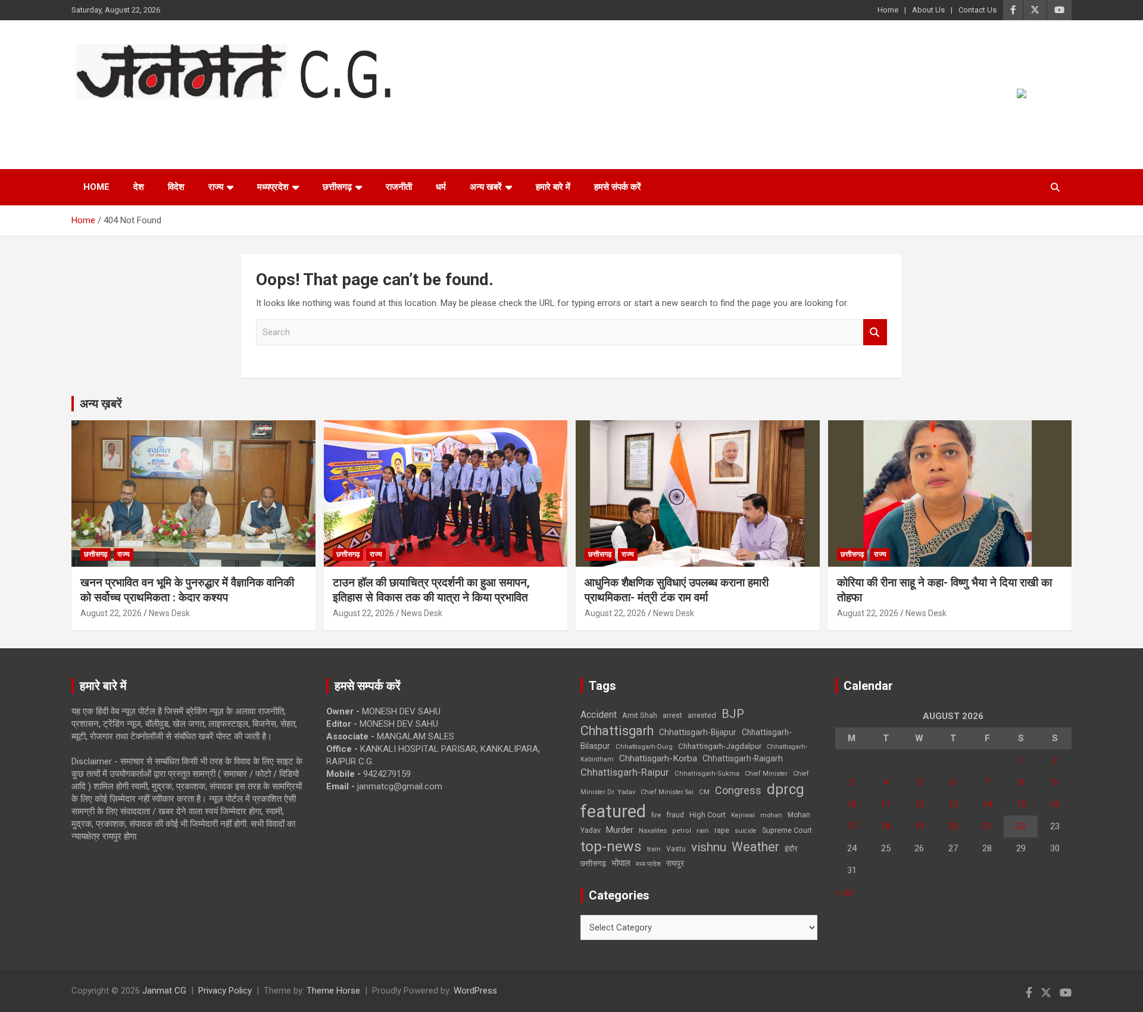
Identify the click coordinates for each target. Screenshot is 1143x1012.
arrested (702, 715)
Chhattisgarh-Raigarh (742, 758)
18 (886, 826)
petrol (681, 831)
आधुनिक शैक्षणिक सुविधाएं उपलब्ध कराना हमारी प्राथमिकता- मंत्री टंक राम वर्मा (677, 590)
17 (852, 826)
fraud (675, 815)
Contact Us (977, 9)
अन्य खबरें (486, 187)
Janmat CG (130, 117)
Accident (598, 714)
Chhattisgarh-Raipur (624, 772)
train (654, 849)
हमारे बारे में (553, 187)
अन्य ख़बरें (101, 403)
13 (953, 804)
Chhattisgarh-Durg (644, 746)
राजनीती (399, 187)
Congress (738, 790)
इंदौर (791, 848)
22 (1021, 826)
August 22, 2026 (111, 613)
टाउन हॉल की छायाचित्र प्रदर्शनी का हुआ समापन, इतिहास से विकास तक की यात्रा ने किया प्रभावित (431, 590)
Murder (619, 829)
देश (138, 187)
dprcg (785, 789)
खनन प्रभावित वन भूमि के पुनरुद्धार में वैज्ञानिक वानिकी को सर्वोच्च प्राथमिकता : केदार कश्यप (187, 590)
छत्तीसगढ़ (593, 863)
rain (703, 830)
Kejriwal (743, 815)
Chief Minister (766, 773)
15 (1021, 804)
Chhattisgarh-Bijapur (697, 732)
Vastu (676, 849)
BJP (733, 714)
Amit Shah (639, 715)
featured (613, 811)
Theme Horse (333, 990)
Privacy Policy (225, 990)
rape (721, 830)
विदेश (176, 187)
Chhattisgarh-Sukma (706, 773)
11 (886, 804)
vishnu (708, 847)
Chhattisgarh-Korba (658, 758)
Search (875, 332)
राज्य (215, 187)
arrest (672, 715)
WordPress (475, 990)
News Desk (169, 613)
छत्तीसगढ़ (337, 187)
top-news (611, 846)
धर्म (441, 187)
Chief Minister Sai (667, 792)
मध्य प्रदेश (648, 864)
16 (1055, 804)
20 (953, 826)
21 (987, 826)
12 (919, 804)
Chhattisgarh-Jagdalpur (719, 746)
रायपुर (675, 863)
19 (919, 826)
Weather (755, 846)
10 (852, 804)
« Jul (844, 892)
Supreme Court (787, 830)
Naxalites (653, 830)
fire (656, 815)
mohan (771, 815)
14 (987, 804)
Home (887, 9)
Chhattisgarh (617, 730)
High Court (707, 814)
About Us (928, 9)
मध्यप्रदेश (273, 187)
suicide (746, 831)
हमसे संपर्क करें (617, 187)
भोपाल (620, 863)
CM (704, 792)
